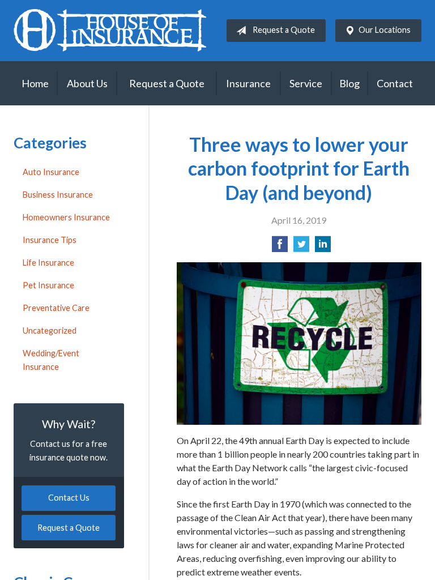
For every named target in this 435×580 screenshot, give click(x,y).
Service (305, 83)
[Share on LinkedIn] (323, 247)
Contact (395, 83)
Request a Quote (284, 30)
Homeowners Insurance (66, 217)
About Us (87, 83)
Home (35, 83)
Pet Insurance (48, 285)
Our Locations (385, 30)
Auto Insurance (51, 172)
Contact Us (68, 497)
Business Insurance (58, 194)
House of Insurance (110, 30)
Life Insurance (48, 262)
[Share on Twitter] (301, 247)
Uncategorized (49, 330)
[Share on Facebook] (280, 247)
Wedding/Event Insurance (51, 360)
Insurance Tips (49, 240)
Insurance (248, 83)
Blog (349, 83)
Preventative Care (56, 308)
